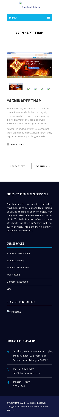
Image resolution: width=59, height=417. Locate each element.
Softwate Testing (15, 260)
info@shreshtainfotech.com (27, 373)
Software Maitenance (18, 267)
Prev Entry (18, 166)
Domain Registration (17, 281)
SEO (9, 288)
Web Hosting (13, 274)
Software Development (19, 253)
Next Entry (40, 166)
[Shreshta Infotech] (29, 7)
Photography (17, 144)
